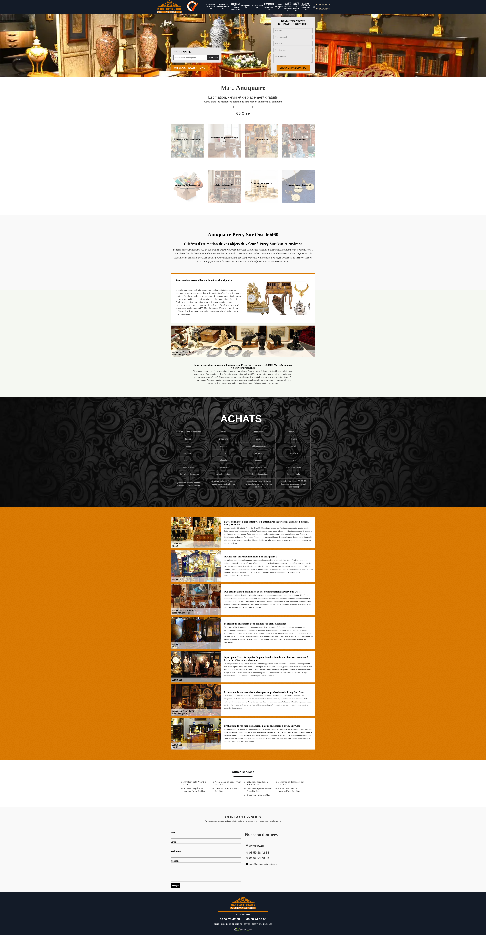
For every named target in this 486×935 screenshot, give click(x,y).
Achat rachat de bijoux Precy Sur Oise (228, 783)
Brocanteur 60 (257, 6)
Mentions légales (262, 924)
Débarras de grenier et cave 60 (235, 6)
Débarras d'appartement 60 (223, 6)
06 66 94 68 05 (256, 919)
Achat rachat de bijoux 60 (296, 6)
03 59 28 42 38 (230, 919)
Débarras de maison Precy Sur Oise (227, 789)
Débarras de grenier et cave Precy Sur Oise (259, 789)
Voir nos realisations (189, 67)
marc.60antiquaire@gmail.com (263, 864)
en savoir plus (187, 156)
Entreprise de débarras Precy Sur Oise (291, 783)
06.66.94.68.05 (323, 9)
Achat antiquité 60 (279, 6)
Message (175, 861)
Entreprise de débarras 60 (269, 6)
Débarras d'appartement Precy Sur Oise (257, 783)
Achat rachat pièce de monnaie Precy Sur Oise (194, 789)
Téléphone (176, 851)
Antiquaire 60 (245, 6)
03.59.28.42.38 (323, 5)
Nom (173, 832)
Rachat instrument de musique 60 (306, 6)
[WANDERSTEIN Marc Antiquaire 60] (171, 7)
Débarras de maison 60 (210, 6)
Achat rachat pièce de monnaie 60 (288, 6)
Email (173, 842)
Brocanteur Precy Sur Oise (258, 795)
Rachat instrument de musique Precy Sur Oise (289, 789)
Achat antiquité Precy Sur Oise (195, 783)
